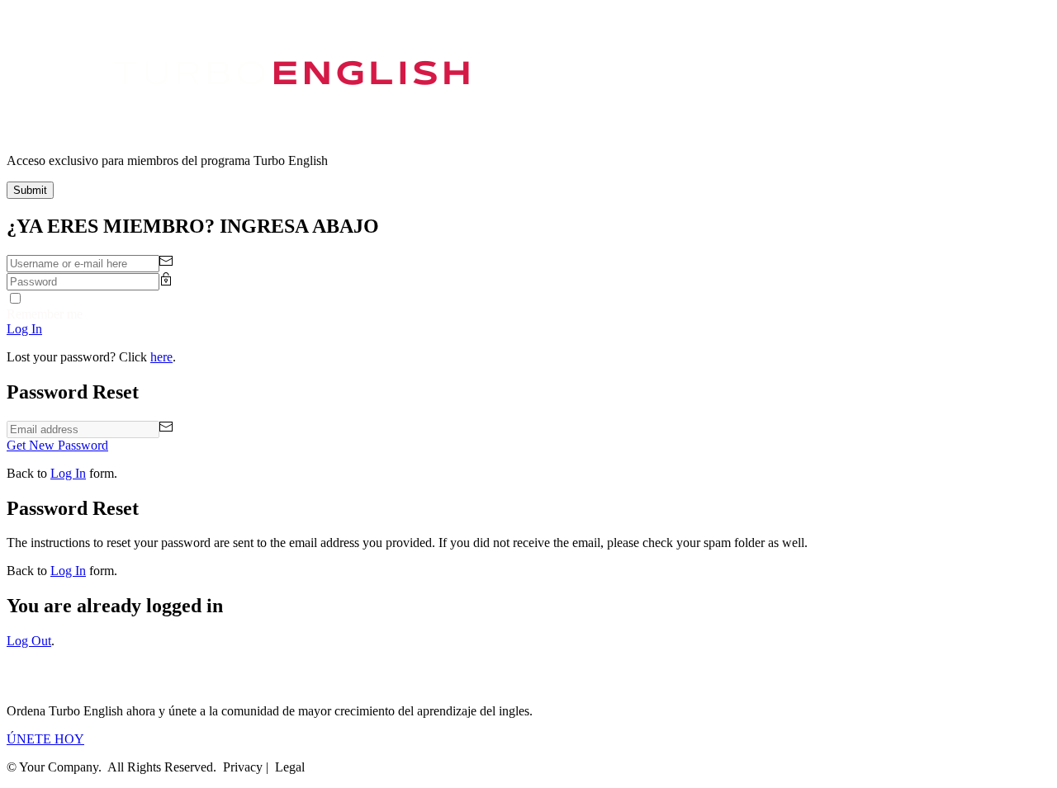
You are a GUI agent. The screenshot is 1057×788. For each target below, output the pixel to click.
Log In (68, 473)
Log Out (29, 641)
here (161, 357)
